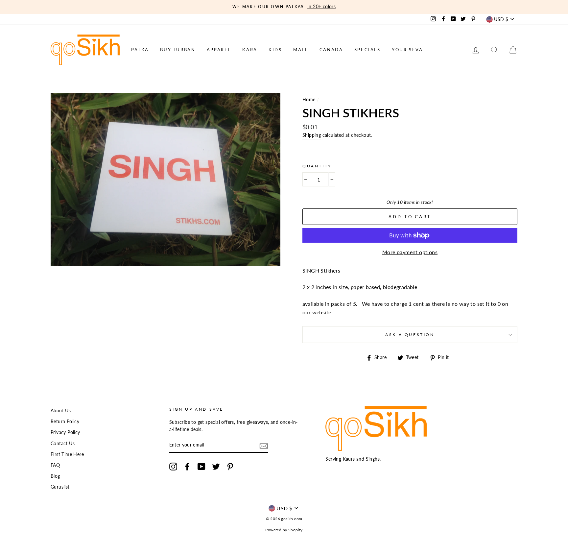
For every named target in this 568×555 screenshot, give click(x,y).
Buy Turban (177, 49)
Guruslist (60, 487)
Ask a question (409, 334)
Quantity (317, 165)
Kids (275, 49)
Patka (140, 49)
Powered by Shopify (283, 529)
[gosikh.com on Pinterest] (230, 467)
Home (309, 99)
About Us (61, 410)
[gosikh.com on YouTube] (201, 467)
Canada (331, 49)
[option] (284, 7)
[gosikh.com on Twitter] (216, 467)
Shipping (311, 135)
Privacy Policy (65, 432)
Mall (300, 49)
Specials (367, 49)
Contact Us (63, 443)
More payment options (410, 252)
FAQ (55, 465)
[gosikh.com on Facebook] (187, 467)
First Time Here (67, 454)
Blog (55, 476)
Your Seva (407, 49)
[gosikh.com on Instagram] (173, 467)
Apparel (219, 49)
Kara (249, 49)
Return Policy (65, 421)
